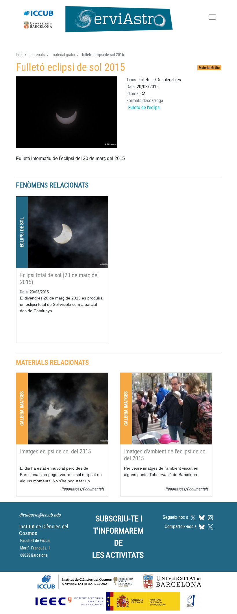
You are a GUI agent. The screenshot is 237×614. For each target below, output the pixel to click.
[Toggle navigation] (212, 18)
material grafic (63, 54)
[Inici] (95, 18)
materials (37, 54)
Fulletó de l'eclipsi (144, 107)
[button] (66, 112)
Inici (19, 54)
